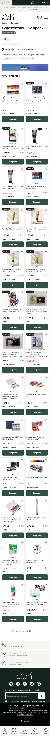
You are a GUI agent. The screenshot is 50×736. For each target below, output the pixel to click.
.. (23, 630)
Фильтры (8, 50)
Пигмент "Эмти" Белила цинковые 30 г (35, 561)
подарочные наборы (10, 59)
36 (30, 630)
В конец (37, 630)
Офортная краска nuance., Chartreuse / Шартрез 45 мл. (36, 270)
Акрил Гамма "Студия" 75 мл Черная (36, 147)
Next (44, 102)
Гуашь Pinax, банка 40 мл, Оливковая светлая (11, 102)
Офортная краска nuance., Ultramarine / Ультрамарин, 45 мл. (36, 229)
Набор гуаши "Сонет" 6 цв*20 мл (36, 396)
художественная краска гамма (14, 55)
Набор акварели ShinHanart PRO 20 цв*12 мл (12, 438)
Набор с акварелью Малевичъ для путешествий (12, 147)
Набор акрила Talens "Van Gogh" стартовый (35, 438)
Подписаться (41, 695)
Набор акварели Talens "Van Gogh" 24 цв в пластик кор (36, 603)
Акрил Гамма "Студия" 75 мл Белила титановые (12, 188)
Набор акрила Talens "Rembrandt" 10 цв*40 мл (11, 478)
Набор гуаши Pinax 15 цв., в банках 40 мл (35, 102)
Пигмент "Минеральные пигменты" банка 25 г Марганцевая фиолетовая (12, 354)
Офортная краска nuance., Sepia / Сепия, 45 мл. (12, 270)
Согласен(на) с (27, 701)
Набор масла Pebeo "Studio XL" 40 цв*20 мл (36, 519)
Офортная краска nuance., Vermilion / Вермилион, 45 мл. (12, 228)
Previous (5, 102)
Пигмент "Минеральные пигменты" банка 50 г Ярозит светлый (36, 312)
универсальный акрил (28, 59)
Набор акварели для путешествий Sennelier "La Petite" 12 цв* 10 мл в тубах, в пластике (12, 520)
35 (27, 630)
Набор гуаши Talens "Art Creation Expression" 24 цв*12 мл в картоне (12, 562)
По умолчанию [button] (31, 50)
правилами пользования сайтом (33, 701)
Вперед (33, 630)
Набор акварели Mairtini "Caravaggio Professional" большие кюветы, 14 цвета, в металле (36, 354)
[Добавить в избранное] (21, 83)
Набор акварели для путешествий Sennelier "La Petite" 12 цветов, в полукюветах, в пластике (12, 397)
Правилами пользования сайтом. (32, 713)
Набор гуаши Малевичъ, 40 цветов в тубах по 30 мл (12, 311)
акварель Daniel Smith (36, 55)
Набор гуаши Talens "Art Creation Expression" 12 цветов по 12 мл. (11, 604)
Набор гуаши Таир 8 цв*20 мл (36, 477)
